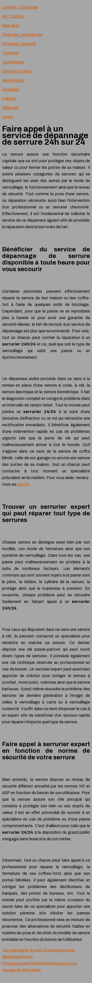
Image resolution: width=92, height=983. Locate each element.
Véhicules (10, 108)
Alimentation (13, 80)
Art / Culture (13, 16)
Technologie (13, 62)
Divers (8, 117)
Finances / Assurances (22, 34)
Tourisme (10, 53)
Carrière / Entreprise (20, 7)
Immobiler (11, 89)
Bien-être (10, 25)
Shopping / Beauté (19, 44)
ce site (23, 484)
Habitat (9, 98)
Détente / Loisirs (16, 71)
